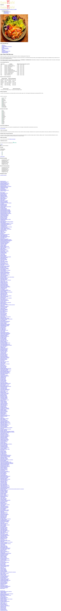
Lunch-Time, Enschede (3, 326)
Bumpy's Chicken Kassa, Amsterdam (5, 476)
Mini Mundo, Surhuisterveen (4, 490)
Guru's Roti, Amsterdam (3, 401)
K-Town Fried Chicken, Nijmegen (4, 487)
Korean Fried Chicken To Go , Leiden (5, 212)
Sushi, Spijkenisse (2, 250)
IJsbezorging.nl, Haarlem (3, 478)
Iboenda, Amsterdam (3, 222)
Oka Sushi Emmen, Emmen (4, 577)
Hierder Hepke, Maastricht (3, 583)
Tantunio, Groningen (3, 362)
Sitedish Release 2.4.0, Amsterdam (4, 435)
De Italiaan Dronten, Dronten (4, 187)
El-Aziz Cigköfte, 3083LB (3, 484)
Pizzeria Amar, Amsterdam (3, 292)
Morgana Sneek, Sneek (3, 481)
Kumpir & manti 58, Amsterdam (4, 268)
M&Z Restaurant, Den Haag (4, 184)
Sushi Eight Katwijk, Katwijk (4, 348)
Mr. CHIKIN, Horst (3, 329)
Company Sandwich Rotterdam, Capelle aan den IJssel (7, 304)
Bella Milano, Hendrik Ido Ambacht (5, 272)
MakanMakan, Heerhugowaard (4, 594)
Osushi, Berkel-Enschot (3, 517)
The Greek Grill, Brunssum (4, 355)
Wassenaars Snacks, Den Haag (4, 251)
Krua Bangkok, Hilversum (3, 414)
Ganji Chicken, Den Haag (3, 420)
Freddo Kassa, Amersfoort (3, 411)
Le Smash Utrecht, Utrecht (3, 227)
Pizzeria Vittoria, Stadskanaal (4, 532)
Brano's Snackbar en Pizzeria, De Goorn (5, 595)
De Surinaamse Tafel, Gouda (4, 202)
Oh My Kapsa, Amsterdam (3, 492)
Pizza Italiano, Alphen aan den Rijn (5, 265)
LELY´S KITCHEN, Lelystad (4, 461)
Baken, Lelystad (2, 588)
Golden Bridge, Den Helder (4, 506)
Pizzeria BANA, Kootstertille (4, 340)
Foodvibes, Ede (2, 584)
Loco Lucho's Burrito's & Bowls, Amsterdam (6, 427)
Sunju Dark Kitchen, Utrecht (4, 330)
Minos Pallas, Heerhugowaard (4, 238)
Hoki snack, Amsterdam (3, 495)
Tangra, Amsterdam (2, 320)
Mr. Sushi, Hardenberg (3, 474)
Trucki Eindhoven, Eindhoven (4, 289)
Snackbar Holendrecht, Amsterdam (5, 504)
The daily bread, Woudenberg (4, 436)
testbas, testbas (2, 511)
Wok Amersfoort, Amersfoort (4, 507)
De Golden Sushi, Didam (3, 319)
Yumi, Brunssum (2, 188)
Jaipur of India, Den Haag (3, 416)
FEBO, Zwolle (2, 364)
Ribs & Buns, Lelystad (3, 267)
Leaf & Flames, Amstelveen (4, 243)
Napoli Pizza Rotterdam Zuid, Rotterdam (5, 455)
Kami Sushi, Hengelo (3, 489)
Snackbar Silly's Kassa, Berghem (4, 318)
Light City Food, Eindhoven (4, 275)
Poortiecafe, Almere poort (3, 430)
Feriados (3, 47)
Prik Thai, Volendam (3, 384)
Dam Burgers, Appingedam (4, 587)
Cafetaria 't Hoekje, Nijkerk (4, 257)
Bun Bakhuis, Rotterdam (3, 204)
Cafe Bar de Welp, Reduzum (4, 403)
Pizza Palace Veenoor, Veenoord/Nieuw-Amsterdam (7, 431)
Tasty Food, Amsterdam (3, 581)
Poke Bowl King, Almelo (3, 230)
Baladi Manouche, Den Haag (4, 496)
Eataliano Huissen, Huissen (4, 536)
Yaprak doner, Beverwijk (3, 501)
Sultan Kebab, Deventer (3, 609)
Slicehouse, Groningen (3, 341)
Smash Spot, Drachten (3, 450)
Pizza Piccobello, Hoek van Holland (5, 324)
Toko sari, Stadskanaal (3, 508)
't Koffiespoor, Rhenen (3, 376)
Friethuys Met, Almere (3, 574)
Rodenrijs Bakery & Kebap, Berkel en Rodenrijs (6, 221)
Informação (8, 9)
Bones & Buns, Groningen (3, 382)
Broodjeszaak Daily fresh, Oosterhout (5, 286)
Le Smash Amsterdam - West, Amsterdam (5, 224)
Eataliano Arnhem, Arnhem (4, 537)
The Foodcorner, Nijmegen (3, 424)
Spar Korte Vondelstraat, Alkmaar (4, 183)
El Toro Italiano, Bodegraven (4, 576)
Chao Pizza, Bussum (3, 568)
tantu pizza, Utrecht (2, 550)
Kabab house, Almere (3, 606)
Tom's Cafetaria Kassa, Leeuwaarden (5, 479)
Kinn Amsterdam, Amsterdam (4, 477)
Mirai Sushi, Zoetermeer (3, 570)
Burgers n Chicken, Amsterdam (4, 573)
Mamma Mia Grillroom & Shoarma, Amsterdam (6, 459)
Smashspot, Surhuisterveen (3, 467)
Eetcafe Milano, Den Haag (3, 469)
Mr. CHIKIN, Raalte (3, 453)
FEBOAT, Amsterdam (3, 525)
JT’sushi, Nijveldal (2, 497)
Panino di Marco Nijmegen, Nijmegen (5, 586)
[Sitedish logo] (1, 144)
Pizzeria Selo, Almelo (3, 317)
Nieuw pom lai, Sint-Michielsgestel (5, 389)
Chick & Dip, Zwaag (3, 607)
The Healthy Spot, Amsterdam (4, 579)
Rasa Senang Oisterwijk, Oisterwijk (5, 466)
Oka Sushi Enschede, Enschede (4, 332)
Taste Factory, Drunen (3, 185)
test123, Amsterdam (3, 419)
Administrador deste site (5, 52)
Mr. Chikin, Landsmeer (3, 604)
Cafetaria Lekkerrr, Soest (3, 387)
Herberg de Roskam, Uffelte (4, 391)
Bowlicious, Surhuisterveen (4, 468)
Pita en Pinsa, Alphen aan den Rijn (4, 234)
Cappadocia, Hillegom (3, 245)
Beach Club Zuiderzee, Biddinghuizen (5, 371)
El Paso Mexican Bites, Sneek (4, 440)
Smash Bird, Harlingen (3, 598)
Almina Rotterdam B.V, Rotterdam (4, 520)
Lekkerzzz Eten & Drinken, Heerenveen (5, 302)
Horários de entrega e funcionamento (7, 46)
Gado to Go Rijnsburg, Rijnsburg (4, 447)
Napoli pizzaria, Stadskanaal (4, 523)
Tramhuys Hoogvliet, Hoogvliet (4, 190)
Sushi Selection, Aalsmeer (3, 335)
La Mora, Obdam (2, 254)
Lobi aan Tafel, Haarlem (3, 182)
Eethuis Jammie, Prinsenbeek (4, 373)
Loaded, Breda (2, 417)
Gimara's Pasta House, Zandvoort (4, 535)
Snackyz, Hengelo (2, 331)
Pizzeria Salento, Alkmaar (3, 218)
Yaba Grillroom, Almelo (3, 237)
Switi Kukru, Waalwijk (3, 452)
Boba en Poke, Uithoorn (3, 358)
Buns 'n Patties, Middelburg (4, 311)
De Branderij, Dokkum (3, 252)
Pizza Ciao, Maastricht (3, 338)
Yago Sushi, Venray (3, 442)
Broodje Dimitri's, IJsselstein (4, 200)
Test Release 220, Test (3, 406)
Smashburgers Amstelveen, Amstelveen (5, 543)
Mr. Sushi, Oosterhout (3, 189)
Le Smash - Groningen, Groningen (4, 228)
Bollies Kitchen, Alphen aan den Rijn (5, 422)
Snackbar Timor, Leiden (3, 195)
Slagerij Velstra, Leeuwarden (4, 458)
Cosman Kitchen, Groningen (4, 446)
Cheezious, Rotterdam (3, 566)
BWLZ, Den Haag (2, 312)
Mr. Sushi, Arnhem (2, 207)
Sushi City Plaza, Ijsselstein (4, 582)
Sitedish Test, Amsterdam (3, 545)
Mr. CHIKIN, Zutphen (3, 337)
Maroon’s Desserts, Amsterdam (4, 418)
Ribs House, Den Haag (3, 249)
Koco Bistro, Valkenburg (3, 429)
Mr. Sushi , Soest (2, 561)
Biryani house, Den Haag (3, 454)
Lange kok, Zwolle (2, 390)
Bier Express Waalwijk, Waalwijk (4, 266)
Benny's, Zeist (2, 567)
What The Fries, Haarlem (3, 259)
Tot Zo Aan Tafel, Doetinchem (4, 334)
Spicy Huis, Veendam (3, 494)
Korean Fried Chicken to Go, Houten (5, 210)
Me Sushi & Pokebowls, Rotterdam (5, 471)
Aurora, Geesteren (2, 505)
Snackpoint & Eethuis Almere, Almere (5, 580)
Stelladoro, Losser (2, 232)
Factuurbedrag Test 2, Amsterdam (4, 408)
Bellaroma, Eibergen (3, 412)
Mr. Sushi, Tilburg (2, 253)
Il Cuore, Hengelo (2, 544)
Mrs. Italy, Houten (2, 563)
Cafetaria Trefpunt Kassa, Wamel (4, 421)
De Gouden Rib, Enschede (3, 342)
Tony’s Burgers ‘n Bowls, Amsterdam (5, 500)
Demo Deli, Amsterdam (3, 413)
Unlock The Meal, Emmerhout (4, 271)
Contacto (14, 9)
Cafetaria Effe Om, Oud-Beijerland (5, 274)
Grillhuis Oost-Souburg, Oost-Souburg (5, 423)
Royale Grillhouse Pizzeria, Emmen (5, 236)
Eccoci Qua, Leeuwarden (3, 542)
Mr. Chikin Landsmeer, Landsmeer (4, 601)
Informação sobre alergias (5, 48)
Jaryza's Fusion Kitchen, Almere (4, 361)
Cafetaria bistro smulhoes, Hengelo (5, 605)
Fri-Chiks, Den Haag (3, 353)
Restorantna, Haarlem (3, 493)
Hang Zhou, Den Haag (3, 394)
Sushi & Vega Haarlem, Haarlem (4, 464)
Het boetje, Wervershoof (3, 538)
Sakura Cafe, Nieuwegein (3, 539)
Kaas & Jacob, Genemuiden (4, 585)
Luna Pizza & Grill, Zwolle (4, 610)
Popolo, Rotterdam (2, 502)
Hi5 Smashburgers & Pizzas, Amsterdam (5, 553)
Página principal (2, 9)
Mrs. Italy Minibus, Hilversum (4, 241)
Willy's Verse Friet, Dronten (4, 284)
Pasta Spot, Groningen (3, 291)
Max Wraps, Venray (3, 301)
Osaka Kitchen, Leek (3, 377)
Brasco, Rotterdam (2, 310)
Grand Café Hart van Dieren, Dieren (5, 344)
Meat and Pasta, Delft (3, 258)
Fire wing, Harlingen (3, 526)
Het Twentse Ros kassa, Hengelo (4, 558)
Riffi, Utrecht (2, 233)
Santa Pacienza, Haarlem (3, 457)
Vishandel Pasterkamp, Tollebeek (4, 578)
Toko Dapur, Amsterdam (3, 407)
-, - (0, 191)
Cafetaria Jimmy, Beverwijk (4, 370)
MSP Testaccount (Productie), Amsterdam (5, 239)
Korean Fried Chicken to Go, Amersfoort (5, 213)
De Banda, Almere (2, 552)
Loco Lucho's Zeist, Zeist (3, 307)
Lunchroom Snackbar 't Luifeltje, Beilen (5, 206)
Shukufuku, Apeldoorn (3, 409)
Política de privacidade (5, 51)
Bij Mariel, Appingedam (3, 443)
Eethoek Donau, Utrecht (3, 404)
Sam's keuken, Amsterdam (3, 359)
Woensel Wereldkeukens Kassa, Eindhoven (6, 591)
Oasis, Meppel (2, 203)
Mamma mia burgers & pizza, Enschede (5, 256)
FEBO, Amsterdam (2, 298)
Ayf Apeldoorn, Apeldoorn (3, 491)
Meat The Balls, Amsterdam (4, 294)
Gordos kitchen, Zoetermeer (4, 513)
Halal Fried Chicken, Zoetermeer (4, 336)
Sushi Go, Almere (2, 280)
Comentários (11, 9)
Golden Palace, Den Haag (3, 287)
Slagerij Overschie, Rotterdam (4, 296)
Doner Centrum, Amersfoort (4, 534)
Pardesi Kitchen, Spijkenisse (4, 354)
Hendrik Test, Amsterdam (3, 437)
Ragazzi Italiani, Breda (3, 405)
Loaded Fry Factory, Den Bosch (4, 439)
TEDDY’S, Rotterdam (3, 556)
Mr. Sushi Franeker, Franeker (4, 597)
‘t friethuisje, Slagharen (3, 592)
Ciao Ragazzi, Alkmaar (3, 559)
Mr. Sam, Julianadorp (3, 269)
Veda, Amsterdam (2, 374)
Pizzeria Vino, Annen (3, 346)
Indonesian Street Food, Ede (4, 438)
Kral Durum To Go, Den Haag (4, 434)
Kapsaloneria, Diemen (3, 392)
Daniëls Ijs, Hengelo (3, 303)
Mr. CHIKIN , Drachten (3, 519)
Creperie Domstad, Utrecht (3, 529)
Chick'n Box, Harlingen (3, 596)
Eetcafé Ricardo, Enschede (3, 396)
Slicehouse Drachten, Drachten (4, 510)
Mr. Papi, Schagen (2, 262)
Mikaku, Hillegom (2, 248)
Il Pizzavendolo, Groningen (4, 261)
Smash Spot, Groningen (3, 323)
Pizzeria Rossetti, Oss (3, 327)
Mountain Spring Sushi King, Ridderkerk (5, 186)
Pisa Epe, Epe (2, 428)
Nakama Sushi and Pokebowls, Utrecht (5, 383)
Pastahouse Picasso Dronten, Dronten (5, 333)
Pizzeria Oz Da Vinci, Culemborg (4, 565)
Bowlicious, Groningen (3, 322)
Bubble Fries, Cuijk (2, 400)
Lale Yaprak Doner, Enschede (4, 393)
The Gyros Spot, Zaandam (3, 343)
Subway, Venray (2, 260)
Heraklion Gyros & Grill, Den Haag (5, 415)
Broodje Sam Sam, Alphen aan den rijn (5, 316)
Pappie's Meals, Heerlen (3, 528)
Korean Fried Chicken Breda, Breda (5, 209)
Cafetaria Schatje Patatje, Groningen (5, 247)
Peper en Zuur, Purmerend (3, 445)
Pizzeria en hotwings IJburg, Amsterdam (5, 386)
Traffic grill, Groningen (3, 560)
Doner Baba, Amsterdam (3, 402)
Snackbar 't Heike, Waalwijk (4, 285)
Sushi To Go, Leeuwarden (3, 201)
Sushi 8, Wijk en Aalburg (3, 498)
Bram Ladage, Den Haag (3, 313)
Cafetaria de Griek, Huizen (3, 281)
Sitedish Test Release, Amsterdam (4, 551)
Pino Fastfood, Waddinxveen (4, 263)
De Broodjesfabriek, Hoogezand (4, 432)
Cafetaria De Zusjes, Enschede (4, 306)
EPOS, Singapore (2, 192)
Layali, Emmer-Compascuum (4, 480)
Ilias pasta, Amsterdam (3, 460)
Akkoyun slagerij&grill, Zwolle (4, 399)
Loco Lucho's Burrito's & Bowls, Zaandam (6, 345)
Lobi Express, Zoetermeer (3, 571)
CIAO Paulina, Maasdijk (3, 339)
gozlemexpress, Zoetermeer (4, 309)
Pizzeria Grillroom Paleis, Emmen (4, 485)
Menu (5, 9)
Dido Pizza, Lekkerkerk (3, 255)
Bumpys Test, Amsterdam (3, 483)
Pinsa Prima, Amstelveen (3, 194)
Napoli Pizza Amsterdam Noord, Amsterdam (6, 240)
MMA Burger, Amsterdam (3, 503)
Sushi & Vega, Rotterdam (3, 426)
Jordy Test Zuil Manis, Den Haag (4, 575)
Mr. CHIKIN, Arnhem (3, 328)
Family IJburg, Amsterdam (3, 397)
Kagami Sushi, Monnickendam (4, 215)
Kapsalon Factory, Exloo (3, 555)
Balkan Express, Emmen (3, 395)
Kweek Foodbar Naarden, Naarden (5, 548)
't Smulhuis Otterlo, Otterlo (3, 546)
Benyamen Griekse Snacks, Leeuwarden (5, 368)
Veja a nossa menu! (2, 128)
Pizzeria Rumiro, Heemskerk (4, 278)
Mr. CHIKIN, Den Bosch (3, 350)
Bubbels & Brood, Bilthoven (4, 349)
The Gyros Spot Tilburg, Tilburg (4, 562)
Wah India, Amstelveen (3, 410)
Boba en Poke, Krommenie (3, 356)
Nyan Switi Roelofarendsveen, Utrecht (5, 290)
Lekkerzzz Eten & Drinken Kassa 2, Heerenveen (6, 463)
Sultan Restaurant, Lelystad (4, 441)
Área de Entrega (4, 45)
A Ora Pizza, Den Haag (3, 352)
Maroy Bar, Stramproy (3, 472)
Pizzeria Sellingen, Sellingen (4, 193)
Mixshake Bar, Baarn (3, 181)
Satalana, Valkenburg (3, 531)
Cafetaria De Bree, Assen (3, 293)
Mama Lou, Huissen (3, 564)
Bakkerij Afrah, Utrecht (3, 516)
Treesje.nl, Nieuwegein (3, 276)
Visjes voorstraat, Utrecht (3, 279)
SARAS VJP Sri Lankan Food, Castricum (5, 295)
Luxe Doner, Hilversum (3, 288)
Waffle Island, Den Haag (3, 196)
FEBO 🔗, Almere (2, 602)
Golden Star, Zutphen (3, 229)
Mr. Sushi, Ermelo (2, 470)
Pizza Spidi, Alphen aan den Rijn (4, 246)
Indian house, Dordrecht (3, 600)
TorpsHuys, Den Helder (3, 599)
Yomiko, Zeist (2, 231)
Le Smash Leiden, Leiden (3, 225)
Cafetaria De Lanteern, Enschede (4, 273)
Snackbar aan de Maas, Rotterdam (4, 242)
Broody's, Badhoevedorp (3, 473)
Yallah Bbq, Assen (2, 347)
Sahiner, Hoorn (2, 541)
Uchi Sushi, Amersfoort (3, 448)
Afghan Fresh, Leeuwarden (4, 299)
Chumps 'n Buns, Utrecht (3, 433)
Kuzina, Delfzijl (2, 522)
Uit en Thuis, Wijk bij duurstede (4, 300)
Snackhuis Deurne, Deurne (3, 475)
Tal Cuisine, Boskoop (3, 608)
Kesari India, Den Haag (3, 277)
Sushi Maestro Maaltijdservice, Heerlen (5, 219)
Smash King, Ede (2, 590)
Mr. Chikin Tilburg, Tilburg (4, 444)
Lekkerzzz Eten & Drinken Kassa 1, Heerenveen (6, 462)
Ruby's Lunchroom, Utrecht (4, 547)
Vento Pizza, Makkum (3, 499)
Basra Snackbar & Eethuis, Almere (4, 449)
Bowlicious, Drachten (3, 451)
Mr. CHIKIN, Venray (3, 379)
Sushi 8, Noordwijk (2, 199)
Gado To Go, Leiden (3, 244)
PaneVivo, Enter (2, 305)
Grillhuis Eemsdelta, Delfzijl (4, 235)
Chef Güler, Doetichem (3, 569)
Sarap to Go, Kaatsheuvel (3, 216)
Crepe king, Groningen (3, 380)
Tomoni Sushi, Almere (3, 367)
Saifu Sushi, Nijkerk (3, 365)
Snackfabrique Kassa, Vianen (4, 283)
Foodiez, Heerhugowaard (3, 603)
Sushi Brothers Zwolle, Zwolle (4, 465)
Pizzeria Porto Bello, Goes (3, 488)
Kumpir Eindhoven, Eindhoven (4, 264)
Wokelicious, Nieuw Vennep (4, 282)
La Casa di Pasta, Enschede (4, 398)
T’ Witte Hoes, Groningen (3, 482)
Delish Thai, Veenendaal (3, 198)
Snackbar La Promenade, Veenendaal (5, 456)
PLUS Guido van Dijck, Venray (4, 425)
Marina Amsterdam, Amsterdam (4, 385)
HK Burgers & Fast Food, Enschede (5, 321)
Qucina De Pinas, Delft (3, 549)
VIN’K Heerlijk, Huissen (3, 388)
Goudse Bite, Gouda (3, 297)
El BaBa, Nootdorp (2, 308)
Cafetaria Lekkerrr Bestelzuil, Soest (5, 486)
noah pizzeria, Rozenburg (3, 557)
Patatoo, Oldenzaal (2, 197)
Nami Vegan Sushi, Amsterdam (4, 514)
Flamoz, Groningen (2, 572)
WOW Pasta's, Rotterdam (3, 315)
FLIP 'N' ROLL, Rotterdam (4, 351)
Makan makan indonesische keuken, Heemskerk (6, 593)
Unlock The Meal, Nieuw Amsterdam (5, 270)
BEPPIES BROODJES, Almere (4, 325)
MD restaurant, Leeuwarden (4, 554)
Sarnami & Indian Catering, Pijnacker (5, 540)
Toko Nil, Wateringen (3, 314)
